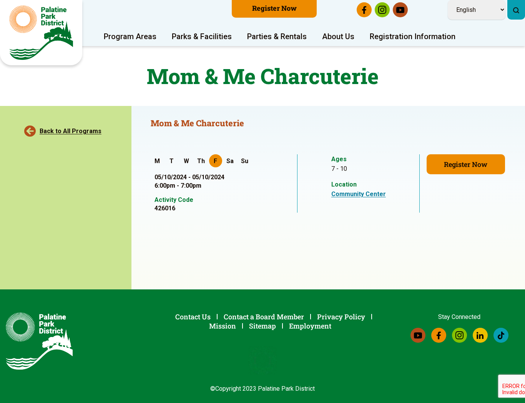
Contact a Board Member (264, 316)
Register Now (274, 8)
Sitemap (262, 325)
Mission (222, 325)
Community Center (358, 194)
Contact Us (193, 316)
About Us (338, 36)
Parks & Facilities (202, 36)
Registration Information (412, 36)
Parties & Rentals (277, 36)
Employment (310, 325)
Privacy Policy (341, 316)
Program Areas (130, 36)
